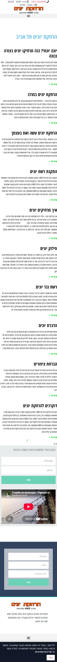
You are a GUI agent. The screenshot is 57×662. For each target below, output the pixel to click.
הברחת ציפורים (45, 364)
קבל (51, 657)
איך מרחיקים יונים (43, 210)
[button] (28, 16)
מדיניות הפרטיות (43, 651)
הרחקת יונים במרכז (42, 94)
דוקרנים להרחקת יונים (40, 405)
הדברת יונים (48, 325)
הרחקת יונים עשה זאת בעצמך (34, 133)
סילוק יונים (48, 248)
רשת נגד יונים (46, 287)
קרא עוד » (53, 84)
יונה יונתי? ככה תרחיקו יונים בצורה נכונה (30, 53)
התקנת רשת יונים (43, 171)
